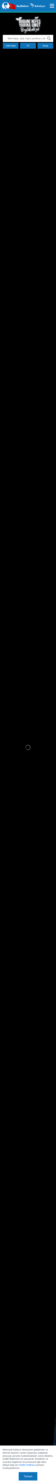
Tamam (28, 1476)
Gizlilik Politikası (27, 1465)
